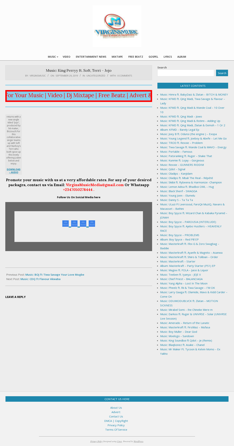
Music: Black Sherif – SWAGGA (178, 191)
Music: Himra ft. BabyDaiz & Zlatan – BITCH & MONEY (194, 94)
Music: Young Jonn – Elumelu (177, 195)
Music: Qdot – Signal (172, 169)
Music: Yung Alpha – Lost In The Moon (183, 283)
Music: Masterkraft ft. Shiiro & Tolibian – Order (189, 257)
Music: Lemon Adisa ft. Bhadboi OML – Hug (187, 187)
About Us (116, 407)
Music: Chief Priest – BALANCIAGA (181, 279)
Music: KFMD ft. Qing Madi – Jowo (181, 116)
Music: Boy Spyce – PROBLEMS (179, 235)
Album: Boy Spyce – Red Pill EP (179, 239)
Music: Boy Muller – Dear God (178, 331)
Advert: (116, 412)
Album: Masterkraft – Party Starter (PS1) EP (187, 266)
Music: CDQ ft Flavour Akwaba (40, 279)
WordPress (138, 441)
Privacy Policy (116, 425)
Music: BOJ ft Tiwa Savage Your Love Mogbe (54, 274)
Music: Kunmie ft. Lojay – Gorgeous (182, 160)
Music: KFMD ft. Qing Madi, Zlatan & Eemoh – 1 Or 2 (192, 125)
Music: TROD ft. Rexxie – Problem (181, 143)
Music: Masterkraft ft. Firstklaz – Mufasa (185, 327)
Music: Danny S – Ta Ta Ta (176, 200)
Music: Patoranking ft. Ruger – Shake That (186, 156)
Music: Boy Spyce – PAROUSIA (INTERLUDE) (188, 222)
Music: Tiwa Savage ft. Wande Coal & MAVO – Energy (193, 147)
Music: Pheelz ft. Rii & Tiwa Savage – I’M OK (187, 288)
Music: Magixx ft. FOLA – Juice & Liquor (184, 270)
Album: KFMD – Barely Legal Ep (179, 129)
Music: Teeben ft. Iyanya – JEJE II (180, 274)
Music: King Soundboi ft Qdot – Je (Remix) (186, 340)
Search (162, 67)
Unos (119, 441)
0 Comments (124, 75)
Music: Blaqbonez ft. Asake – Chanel (182, 345)
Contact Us (116, 416)
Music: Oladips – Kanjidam (176, 173)
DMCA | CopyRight (116, 421)
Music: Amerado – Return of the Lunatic (184, 323)
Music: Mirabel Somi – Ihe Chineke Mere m (186, 309)
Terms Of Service (116, 429)
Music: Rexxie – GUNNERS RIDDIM (182, 165)
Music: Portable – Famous (176, 151)
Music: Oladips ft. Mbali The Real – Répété (186, 178)
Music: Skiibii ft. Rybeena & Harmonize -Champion (191, 182)
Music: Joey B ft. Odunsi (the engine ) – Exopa (188, 134)
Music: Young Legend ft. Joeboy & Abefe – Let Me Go (193, 138)
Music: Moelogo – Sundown (177, 336)
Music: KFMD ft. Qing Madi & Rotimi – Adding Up (190, 121)
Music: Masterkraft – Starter (177, 261)
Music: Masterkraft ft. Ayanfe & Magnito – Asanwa (191, 252)
